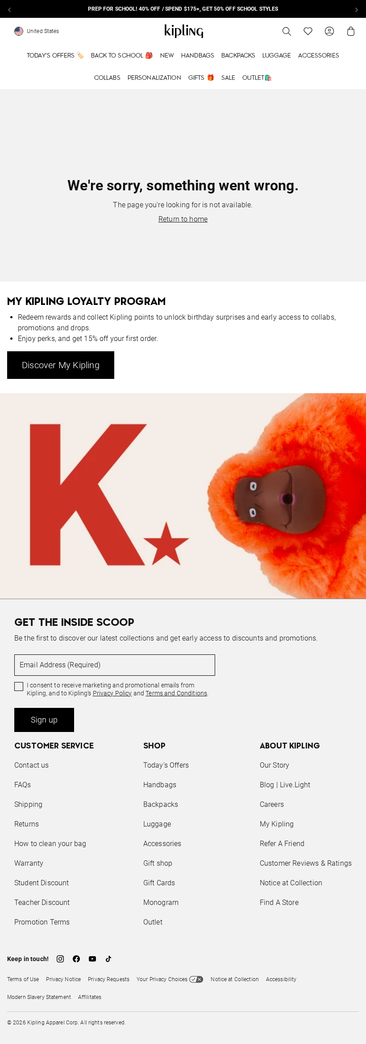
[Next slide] (356, 9)
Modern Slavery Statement (39, 997)
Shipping (28, 804)
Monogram (161, 902)
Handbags (197, 56)
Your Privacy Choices (162, 979)
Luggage (276, 56)
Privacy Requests (108, 979)
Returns (26, 824)
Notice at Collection (291, 883)
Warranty (28, 863)
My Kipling (277, 824)
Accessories (318, 56)
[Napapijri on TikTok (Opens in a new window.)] (108, 958)
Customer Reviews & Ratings (306, 863)
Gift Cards (159, 883)
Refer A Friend (282, 843)
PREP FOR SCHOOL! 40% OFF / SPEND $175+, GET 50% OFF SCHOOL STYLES (183, 9)
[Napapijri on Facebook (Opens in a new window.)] (76, 958)
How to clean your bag (50, 843)
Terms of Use (23, 979)
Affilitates (89, 997)
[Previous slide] (9, 9)
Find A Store (279, 902)
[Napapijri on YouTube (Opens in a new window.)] (92, 958)
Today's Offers (166, 765)
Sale (228, 78)
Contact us (31, 765)
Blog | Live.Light (285, 785)
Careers (272, 804)
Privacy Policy (112, 693)
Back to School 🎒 (122, 56)
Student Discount (41, 883)
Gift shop (157, 863)
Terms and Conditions (176, 693)
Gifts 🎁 (201, 78)
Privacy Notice (63, 979)
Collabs (107, 78)
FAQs (22, 785)
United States (43, 31)
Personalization (154, 78)
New (167, 56)
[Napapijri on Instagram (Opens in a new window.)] (60, 958)
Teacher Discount (42, 902)
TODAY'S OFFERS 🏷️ (55, 56)
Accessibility (281, 979)
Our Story (274, 765)
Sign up (44, 719)
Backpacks (238, 56)
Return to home (183, 219)
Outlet (152, 922)
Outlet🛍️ (257, 78)
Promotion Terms (42, 922)
